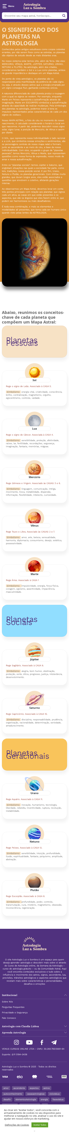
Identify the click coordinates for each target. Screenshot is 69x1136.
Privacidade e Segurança (14, 1012)
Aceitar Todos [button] (39, 1124)
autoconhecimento (13, 1094)
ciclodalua (54, 1094)
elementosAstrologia (26, 1099)
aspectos (34, 1088)
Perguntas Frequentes (13, 1007)
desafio (7, 1099)
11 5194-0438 (20, 1054)
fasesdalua (58, 1099)
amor (6, 1088)
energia (44, 1099)
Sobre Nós (7, 1001)
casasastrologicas (36, 1094)
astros (46, 1088)
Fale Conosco (9, 1018)
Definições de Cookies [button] (17, 1124)
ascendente (19, 1088)
